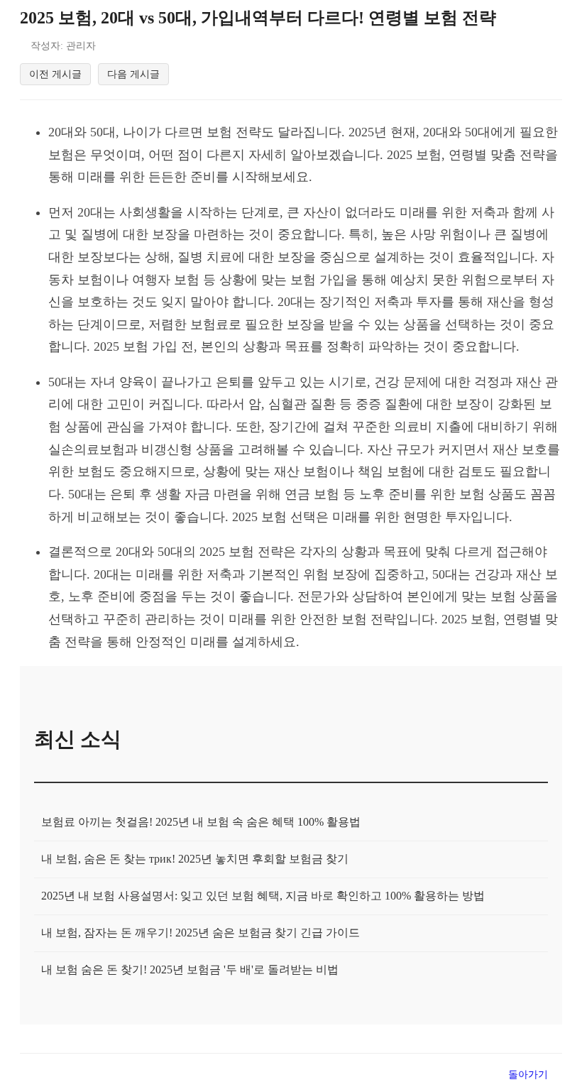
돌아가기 (528, 1074)
